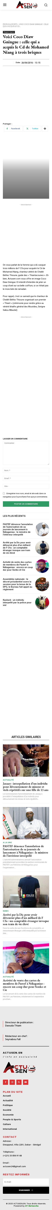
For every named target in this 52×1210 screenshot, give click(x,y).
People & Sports (10, 24)
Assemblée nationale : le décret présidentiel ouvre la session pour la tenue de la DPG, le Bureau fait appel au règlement (17, 584)
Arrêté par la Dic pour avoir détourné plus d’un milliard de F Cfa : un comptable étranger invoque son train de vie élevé (17, 547)
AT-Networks (32, 1206)
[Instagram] (12, 1082)
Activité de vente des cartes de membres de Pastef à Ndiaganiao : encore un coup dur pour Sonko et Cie (18, 566)
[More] (45, 129)
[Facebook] (5, 1082)
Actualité (8, 780)
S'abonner (24, 1190)
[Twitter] (19, 1082)
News (5, 911)
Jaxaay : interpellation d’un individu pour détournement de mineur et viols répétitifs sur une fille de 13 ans (25, 787)
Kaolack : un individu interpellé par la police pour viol (17, 602)
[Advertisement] (26, 93)
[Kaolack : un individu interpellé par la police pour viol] (42, 602)
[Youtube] (25, 1082)
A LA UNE (7, 842)
